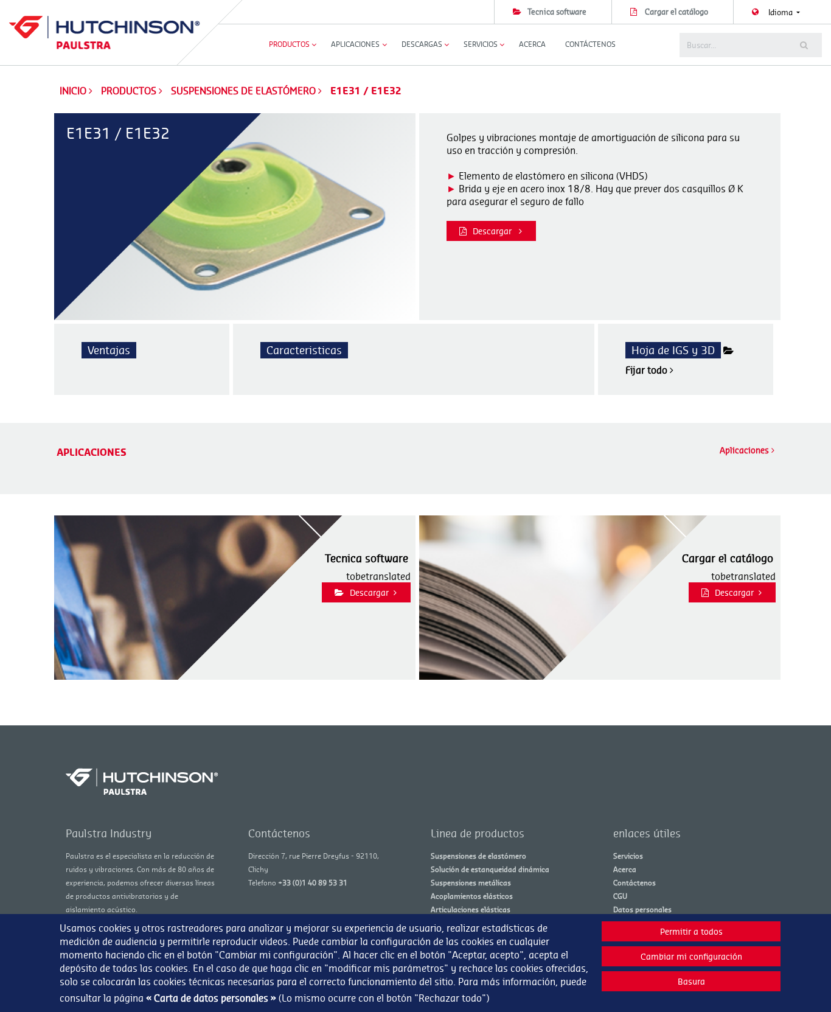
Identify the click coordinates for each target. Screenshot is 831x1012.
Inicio (73, 91)
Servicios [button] (481, 44)
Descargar (493, 231)
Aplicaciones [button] (355, 44)
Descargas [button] (422, 44)
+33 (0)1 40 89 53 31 (312, 882)
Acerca (532, 44)
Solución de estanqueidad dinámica (490, 869)
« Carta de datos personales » (211, 998)
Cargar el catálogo (676, 11)
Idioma (781, 12)
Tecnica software (556, 11)
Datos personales (642, 909)
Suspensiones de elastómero (244, 91)
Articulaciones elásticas (470, 909)
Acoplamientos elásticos (472, 896)
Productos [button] (289, 44)
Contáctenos (590, 44)
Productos (130, 91)
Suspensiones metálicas (471, 882)
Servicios (628, 855)
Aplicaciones (745, 450)
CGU (620, 896)
